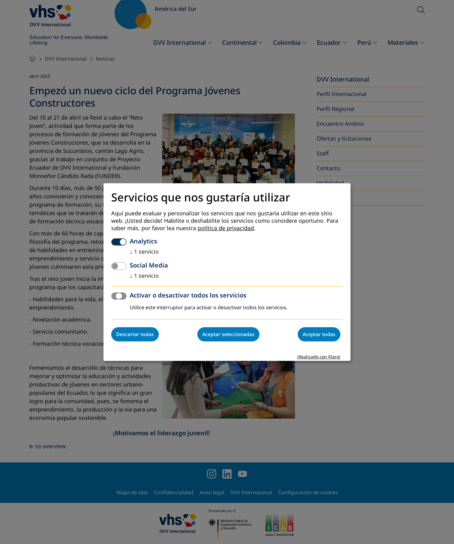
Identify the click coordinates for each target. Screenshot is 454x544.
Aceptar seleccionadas (228, 334)
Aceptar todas (319, 334)
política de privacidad (226, 228)
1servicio (144, 252)
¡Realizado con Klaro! (318, 357)
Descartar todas (135, 334)
